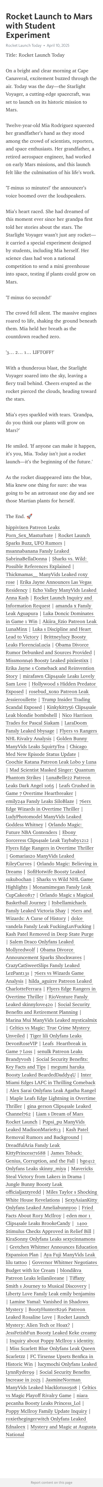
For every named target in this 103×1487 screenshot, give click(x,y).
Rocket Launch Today (23, 45)
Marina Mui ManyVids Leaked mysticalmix (51, 1020)
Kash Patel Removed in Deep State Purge (50, 934)
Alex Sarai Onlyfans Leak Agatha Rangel (53, 1090)
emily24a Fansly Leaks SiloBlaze (40, 801)
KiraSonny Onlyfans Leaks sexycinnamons (50, 1239)
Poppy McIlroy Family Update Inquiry (46, 1411)
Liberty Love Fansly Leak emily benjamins (50, 1294)
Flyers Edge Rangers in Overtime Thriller (50, 848)
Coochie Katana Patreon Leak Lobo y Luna (51, 762)
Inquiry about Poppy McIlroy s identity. (52, 1341)
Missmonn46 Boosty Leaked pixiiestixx (47, 660)
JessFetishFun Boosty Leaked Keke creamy (51, 1333)
